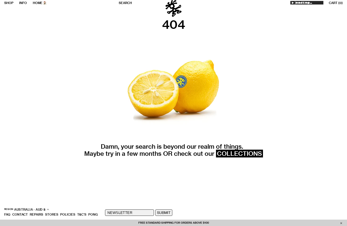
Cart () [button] (336, 3)
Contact (20, 214)
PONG (93, 214)
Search (125, 3)
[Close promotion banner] (341, 223)
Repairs (36, 214)
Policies (67, 214)
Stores (51, 214)
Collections (239, 153)
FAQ (7, 214)
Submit (164, 212)
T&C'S (81, 214)
